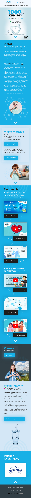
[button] (5, 5)
